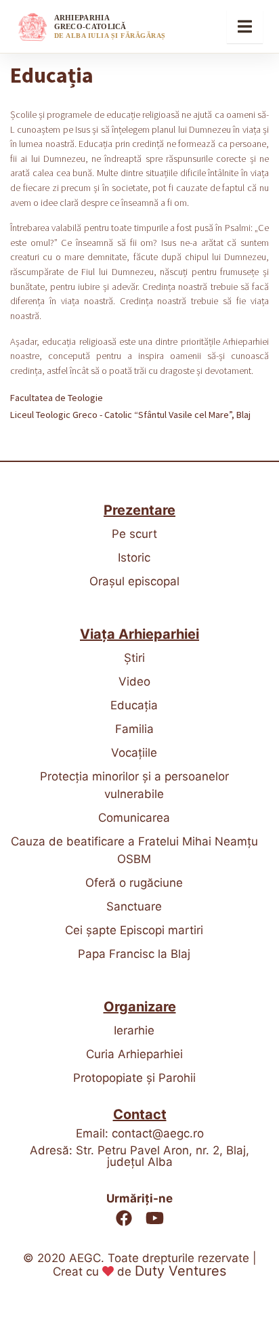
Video (134, 681)
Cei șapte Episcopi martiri (134, 930)
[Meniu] (245, 26)
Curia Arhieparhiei (134, 1054)
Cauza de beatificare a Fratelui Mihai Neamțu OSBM (134, 850)
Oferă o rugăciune (134, 882)
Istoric (134, 557)
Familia (134, 729)
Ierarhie (134, 1030)
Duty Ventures (180, 1271)
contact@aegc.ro (158, 1133)
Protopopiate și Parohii (134, 1078)
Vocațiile (134, 752)
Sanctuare (134, 906)
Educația (134, 705)
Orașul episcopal (134, 581)
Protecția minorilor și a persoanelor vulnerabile (134, 785)
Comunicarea (134, 817)
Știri (134, 658)
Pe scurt (134, 534)
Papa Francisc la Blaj (134, 954)
